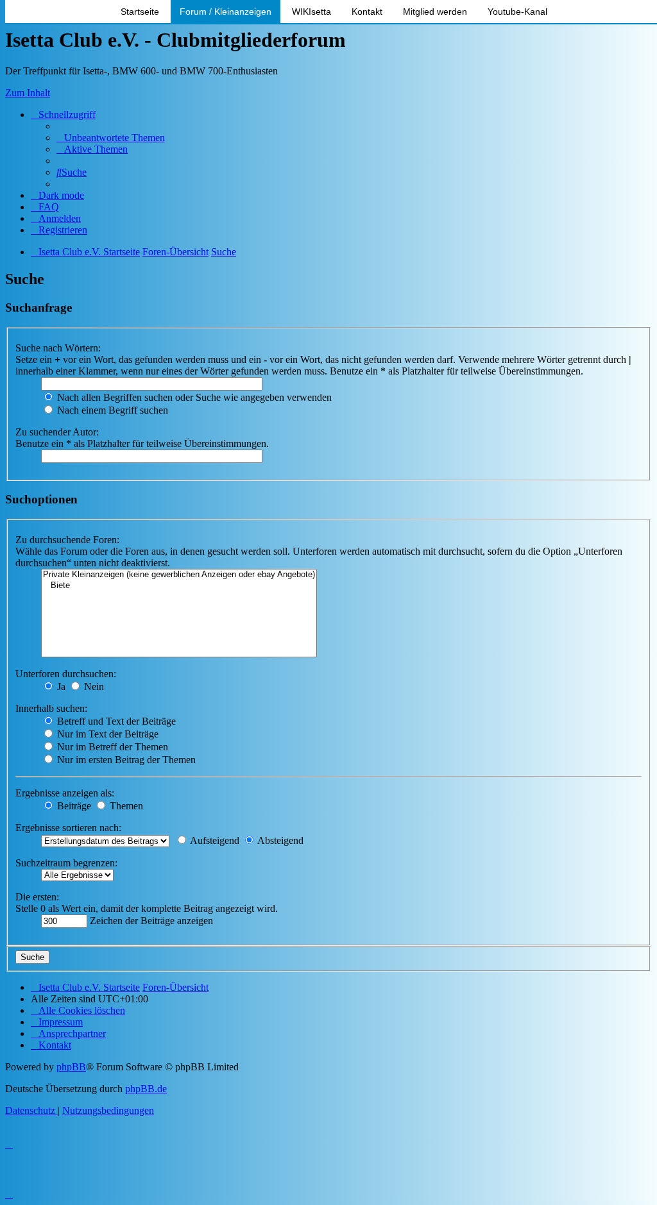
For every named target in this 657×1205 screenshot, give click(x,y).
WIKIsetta (311, 11)
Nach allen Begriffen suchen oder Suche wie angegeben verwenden (193, 397)
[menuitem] (110, 137)
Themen (125, 805)
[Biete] (179, 585)
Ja (60, 686)
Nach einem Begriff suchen (111, 410)
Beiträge (73, 805)
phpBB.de (146, 1088)
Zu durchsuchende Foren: (67, 539)
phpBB (71, 1066)
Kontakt (367, 11)
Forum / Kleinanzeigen (225, 11)
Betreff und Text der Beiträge (115, 721)
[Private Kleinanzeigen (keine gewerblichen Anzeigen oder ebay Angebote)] (179, 574)
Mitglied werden (435, 11)
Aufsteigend (213, 840)
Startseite (140, 11)
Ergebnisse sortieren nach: (68, 827)
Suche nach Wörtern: (58, 347)
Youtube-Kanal (517, 11)
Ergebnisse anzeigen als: (64, 793)
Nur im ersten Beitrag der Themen (125, 759)
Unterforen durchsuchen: (65, 673)
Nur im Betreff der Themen (111, 746)
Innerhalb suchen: (51, 708)
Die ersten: (37, 896)
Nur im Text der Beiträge (106, 734)
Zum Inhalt (27, 92)
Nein (92, 686)
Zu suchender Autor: (57, 431)
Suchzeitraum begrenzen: (66, 862)
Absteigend (279, 840)
